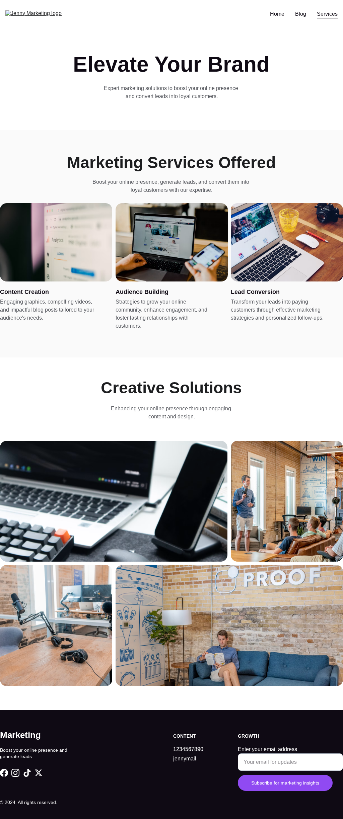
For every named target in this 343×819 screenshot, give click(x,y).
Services (327, 14)
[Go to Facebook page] (4, 773)
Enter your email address (267, 749)
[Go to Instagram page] (15, 773)
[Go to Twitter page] (39, 773)
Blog (300, 14)
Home (277, 14)
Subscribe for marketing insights (285, 783)
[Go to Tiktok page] (27, 773)
